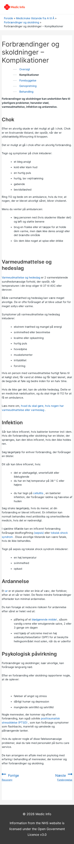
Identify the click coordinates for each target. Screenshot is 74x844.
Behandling (26, 91)
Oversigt (24, 69)
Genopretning (28, 86)
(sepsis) (39, 532)
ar (6, 590)
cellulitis (38, 493)
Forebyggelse (27, 80)
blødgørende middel (44, 619)
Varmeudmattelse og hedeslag (21, 277)
